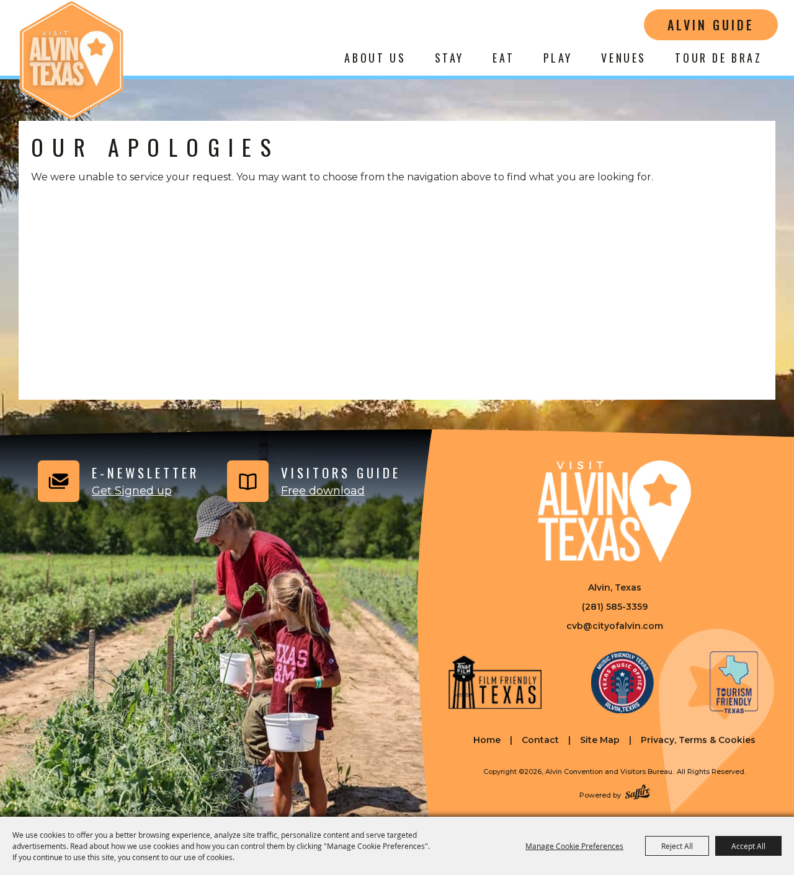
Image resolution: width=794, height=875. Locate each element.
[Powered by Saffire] (637, 793)
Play (558, 58)
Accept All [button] (748, 846)
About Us (375, 58)
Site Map (600, 739)
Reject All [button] (677, 846)
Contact (540, 739)
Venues (623, 58)
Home (487, 739)
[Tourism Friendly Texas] (733, 682)
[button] (117, 481)
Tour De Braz (718, 58)
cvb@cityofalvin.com (614, 625)
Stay (449, 58)
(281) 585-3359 (615, 606)
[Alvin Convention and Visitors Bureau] (71, 60)
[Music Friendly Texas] (622, 682)
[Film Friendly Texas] (495, 682)
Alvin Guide (710, 24)
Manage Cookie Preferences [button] (574, 846)
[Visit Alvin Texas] (614, 511)
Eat (503, 58)
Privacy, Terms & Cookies (698, 739)
